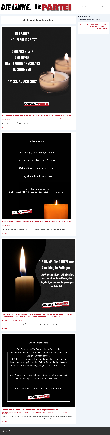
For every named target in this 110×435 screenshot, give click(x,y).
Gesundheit (92, 26)
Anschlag (69, 319)
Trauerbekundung (6, 119)
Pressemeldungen (50, 319)
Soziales (104, 28)
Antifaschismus (94, 24)
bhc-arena (101, 24)
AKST (81, 24)
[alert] (93, 19)
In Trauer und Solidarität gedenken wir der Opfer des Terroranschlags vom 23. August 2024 (37, 115)
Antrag (98, 24)
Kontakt (101, 6)
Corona (105, 24)
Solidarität (63, 118)
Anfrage (88, 24)
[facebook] (3, 431)
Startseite (77, 6)
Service (93, 6)
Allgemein (43, 118)
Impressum (41, 431)
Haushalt (97, 26)
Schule (94, 28)
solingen (12, 320)
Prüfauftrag (90, 28)
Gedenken (58, 118)
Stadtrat (82, 31)
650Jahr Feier (63, 319)
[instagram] (10, 431)
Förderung (87, 26)
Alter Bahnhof (84, 24)
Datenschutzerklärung (48, 431)
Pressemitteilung (6, 320)
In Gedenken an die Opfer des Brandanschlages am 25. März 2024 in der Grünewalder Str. (36, 221)
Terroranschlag (70, 118)
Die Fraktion (85, 6)
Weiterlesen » (5, 127)
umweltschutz (87, 31)
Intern (106, 6)
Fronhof (54, 118)
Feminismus (82, 26)
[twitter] (6, 431)
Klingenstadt (103, 26)
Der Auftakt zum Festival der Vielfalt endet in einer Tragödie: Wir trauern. (30, 410)
